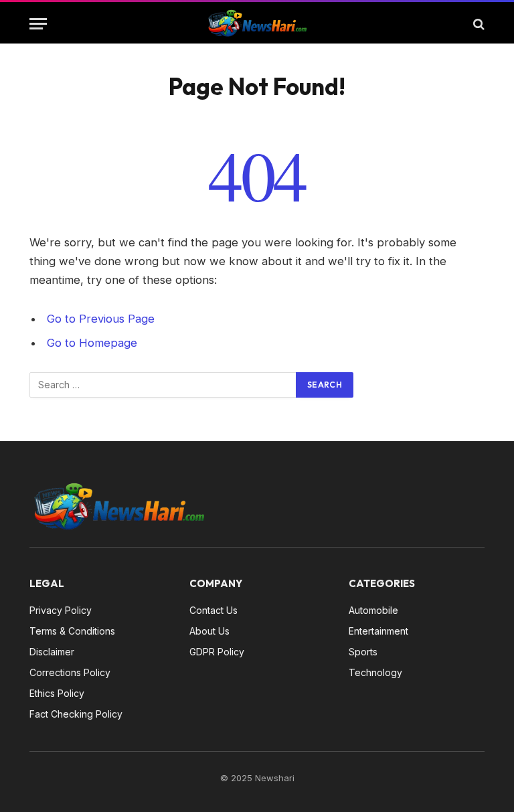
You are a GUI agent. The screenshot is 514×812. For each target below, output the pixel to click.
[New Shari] (257, 24)
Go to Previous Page (101, 318)
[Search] (477, 24)
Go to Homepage (92, 342)
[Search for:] (163, 385)
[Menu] (38, 24)
